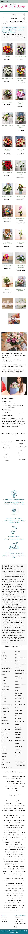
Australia (17, 806)
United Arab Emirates (9, 903)
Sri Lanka (8, 893)
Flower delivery (5, 22)
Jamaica (16, 844)
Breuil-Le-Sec (7, 448)
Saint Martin (7, 881)
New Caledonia (18, 864)
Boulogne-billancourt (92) (18, 776)
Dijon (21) (18, 779)
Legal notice (17, 918)
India (12, 842)
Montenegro (9, 861)
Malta (7, 856)
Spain (22, 890)
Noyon (17, 707)
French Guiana (9, 835)
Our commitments (5, 919)
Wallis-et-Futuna (14, 910)
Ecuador (8, 830)
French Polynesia (19, 835)
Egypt (13, 830)
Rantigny (21, 450)
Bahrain (5, 810)
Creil (2, 727)
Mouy (16, 690)
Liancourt (20, 453)
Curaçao (17, 825)
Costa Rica (20, 823)
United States (7, 905)
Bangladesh (22, 810)
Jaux (2, 759)
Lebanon (12, 849)
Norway (5, 869)
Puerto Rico (15, 873)
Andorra (14, 801)
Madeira (15, 854)
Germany (11, 837)
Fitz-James (7, 445)
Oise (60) (17, 22)
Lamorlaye (18, 655)
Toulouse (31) (18, 788)
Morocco (16, 861)
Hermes (3, 756)
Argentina (20, 803)
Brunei (22, 815)
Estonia (5, 832)
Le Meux (17, 661)
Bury (2, 693)
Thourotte (18, 750)
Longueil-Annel (19, 670)
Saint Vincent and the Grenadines (14, 883)
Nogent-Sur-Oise (20, 704)
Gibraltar (18, 837)
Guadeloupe (7, 839)
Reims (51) (12, 786)
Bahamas (21, 808)
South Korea (16, 890)
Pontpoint (18, 718)
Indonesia (17, 842)
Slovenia (21, 888)
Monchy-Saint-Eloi (20, 684)
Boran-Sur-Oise (5, 671)
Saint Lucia (20, 878)
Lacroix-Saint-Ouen (6, 767)
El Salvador (20, 830)
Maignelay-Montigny (7, 442)
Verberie (17, 759)
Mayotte (5, 859)
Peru (11, 871)
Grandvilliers (4, 753)
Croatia (6, 825)
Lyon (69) (19, 781)
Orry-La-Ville (18, 710)
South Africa (8, 890)
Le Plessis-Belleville (20, 664)
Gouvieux (4, 750)
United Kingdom (20, 903)
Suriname (14, 893)
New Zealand (8, 866)
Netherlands (10, 864)
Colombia (13, 823)
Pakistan (17, 869)
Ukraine (19, 900)
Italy (11, 844)
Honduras (14, 839)
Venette (17, 756)
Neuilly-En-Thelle (20, 698)
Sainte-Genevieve (20, 740)
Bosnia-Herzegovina (9, 815)
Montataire (18, 687)
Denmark (8, 827)
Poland (23, 871)
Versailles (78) (14, 791)
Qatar (21, 873)
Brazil (17, 815)
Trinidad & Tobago (9, 898)
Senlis (17, 743)
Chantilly (3, 702)
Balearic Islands (13, 810)
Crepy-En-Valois (5, 730)
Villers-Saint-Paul (20, 765)
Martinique (13, 856)
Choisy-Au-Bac (5, 708)
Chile (24, 820)
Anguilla (20, 801)
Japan (21, 844)
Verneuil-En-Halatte (20, 762)
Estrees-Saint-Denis (21, 440)
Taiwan (15, 895)
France (11, 22)
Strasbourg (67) (21, 786)
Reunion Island (11, 876)
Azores (14, 808)
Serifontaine (18, 747)
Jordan (5, 847)
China (7, 823)
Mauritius (20, 856)
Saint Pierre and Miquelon (18, 881)
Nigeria (22, 866)
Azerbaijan (8, 808)
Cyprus (22, 825)
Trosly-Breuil (18, 753)
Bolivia (20, 813)
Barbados (8, 813)
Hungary (7, 842)
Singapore (14, 888)
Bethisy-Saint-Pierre (6, 668)
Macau (21, 852)
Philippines (17, 871)
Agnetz (7, 454)
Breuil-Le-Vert (7, 457)
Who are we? (4, 918)
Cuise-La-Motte (5, 738)
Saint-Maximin (19, 737)
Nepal (21, 861)
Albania (8, 801)
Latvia (6, 849)
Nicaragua (15, 866)
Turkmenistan (11, 900)
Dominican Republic (17, 827)
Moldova (17, 859)
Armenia (6, 806)
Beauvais (3, 665)
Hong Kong (22, 839)
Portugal (8, 873)
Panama (23, 869)
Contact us (3, 1)
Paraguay (5, 871)
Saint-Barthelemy (10, 886)
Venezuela (14, 907)
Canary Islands (7, 820)
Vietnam (21, 907)
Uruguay (15, 905)
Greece (23, 837)
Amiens (21, 456)
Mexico (11, 859)
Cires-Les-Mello (5, 711)
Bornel (3, 674)
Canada (21, 818)
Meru (16, 681)
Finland (23, 832)
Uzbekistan (22, 905)
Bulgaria (8, 818)
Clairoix (3, 714)
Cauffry (3, 696)
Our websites (4, 921)
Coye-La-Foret (5, 724)
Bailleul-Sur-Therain (20, 447)
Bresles (7, 460)
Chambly (3, 699)
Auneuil (3, 659)
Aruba (11, 806)
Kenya (10, 847)
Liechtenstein (20, 849)
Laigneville (18, 652)
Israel (7, 844)
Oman (11, 869)
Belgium (15, 813)
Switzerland (8, 895)
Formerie (3, 747)
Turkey (22, 898)
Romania (19, 876)
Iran (23, 842)
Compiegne (4, 720)
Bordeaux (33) (6, 776)
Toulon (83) (10, 788)
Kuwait (16, 847)
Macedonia (8, 854)
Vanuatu (8, 907)
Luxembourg (15, 852)
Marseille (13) (7, 783)
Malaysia (21, 854)
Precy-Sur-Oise (19, 721)
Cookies (16, 927)
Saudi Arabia (20, 886)
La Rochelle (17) (11, 781)
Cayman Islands (17, 820)
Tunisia (17, 898)
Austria (23, 806)
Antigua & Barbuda (10, 803)
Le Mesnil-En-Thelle (20, 658)
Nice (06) (22, 783)
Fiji (18, 832)
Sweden (21, 893)
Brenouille (4, 677)
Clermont (7, 451)
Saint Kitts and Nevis (11, 878)
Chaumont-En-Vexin (7, 705)
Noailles (17, 701)
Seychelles (7, 888)
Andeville (4, 656)
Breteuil (21, 444)
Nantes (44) (15, 783)
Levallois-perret (21, 459)
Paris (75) (5, 786)
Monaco (23, 859)
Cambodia (14, 818)
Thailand (21, 895)
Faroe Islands (12, 832)
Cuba (11, 825)
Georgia (5, 837)
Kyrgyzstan (22, 847)
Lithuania (7, 852)
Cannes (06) (11, 779)
